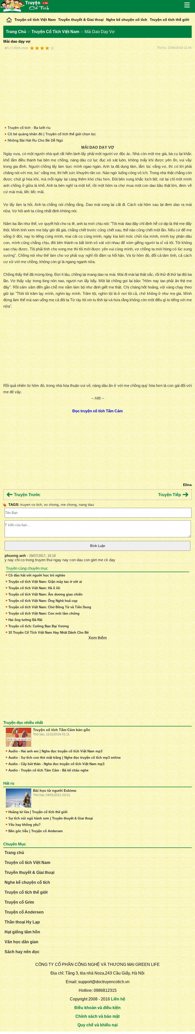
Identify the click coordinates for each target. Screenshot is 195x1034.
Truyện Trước (26, 495)
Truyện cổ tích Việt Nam (35, 20)
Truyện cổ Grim (19, 902)
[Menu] (187, 5)
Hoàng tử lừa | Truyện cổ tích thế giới (38, 812)
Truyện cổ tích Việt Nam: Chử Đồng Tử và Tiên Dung (49, 607)
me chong (69, 505)
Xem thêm (97, 638)
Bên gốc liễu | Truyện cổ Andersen (35, 831)
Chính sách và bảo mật (97, 1016)
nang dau (86, 505)
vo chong (51, 505)
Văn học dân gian (21, 942)
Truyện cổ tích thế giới (169, 20)
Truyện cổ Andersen (24, 912)
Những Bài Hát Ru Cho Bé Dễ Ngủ (35, 140)
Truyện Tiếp (170, 495)
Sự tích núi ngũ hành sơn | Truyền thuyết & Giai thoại (50, 818)
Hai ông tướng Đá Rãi (25, 620)
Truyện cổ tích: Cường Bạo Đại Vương (38, 626)
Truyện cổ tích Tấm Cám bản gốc (61, 730)
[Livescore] (9, 18)
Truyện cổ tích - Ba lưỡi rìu (29, 128)
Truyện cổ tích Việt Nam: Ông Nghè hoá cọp (42, 601)
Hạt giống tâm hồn (22, 932)
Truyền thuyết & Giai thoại (81, 20)
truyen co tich (31, 505)
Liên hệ (118, 999)
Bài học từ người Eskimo (54, 790)
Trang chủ (14, 852)
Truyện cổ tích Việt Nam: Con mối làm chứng (43, 613)
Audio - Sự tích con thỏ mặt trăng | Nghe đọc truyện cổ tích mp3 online (64, 757)
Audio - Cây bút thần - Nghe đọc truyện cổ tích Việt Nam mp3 (56, 764)
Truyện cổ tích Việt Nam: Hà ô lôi (34, 588)
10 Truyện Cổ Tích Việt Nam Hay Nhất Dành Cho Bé (48, 632)
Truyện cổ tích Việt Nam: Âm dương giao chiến (45, 594)
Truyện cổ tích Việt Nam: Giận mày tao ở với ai (45, 582)
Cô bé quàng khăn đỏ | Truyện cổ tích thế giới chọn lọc (52, 134)
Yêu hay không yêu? (24, 825)
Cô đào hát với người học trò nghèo (36, 575)
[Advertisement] (97, 87)
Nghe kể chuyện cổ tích (126, 20)
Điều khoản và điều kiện (97, 1008)
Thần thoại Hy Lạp (22, 922)
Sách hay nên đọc (22, 952)
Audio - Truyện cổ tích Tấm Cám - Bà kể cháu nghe (48, 770)
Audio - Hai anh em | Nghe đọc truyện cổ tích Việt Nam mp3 (55, 751)
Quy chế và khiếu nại (97, 1025)
